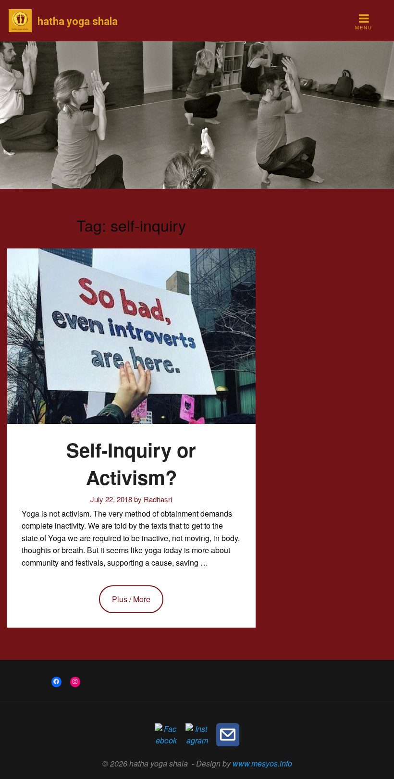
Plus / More (131, 599)
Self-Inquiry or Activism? (131, 463)
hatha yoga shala (77, 21)
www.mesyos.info (262, 763)
